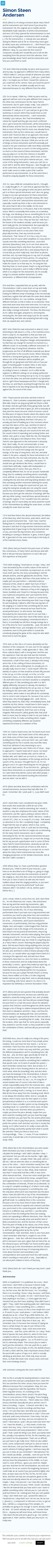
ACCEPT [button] (40, 1543)
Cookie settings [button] (25, 1542)
